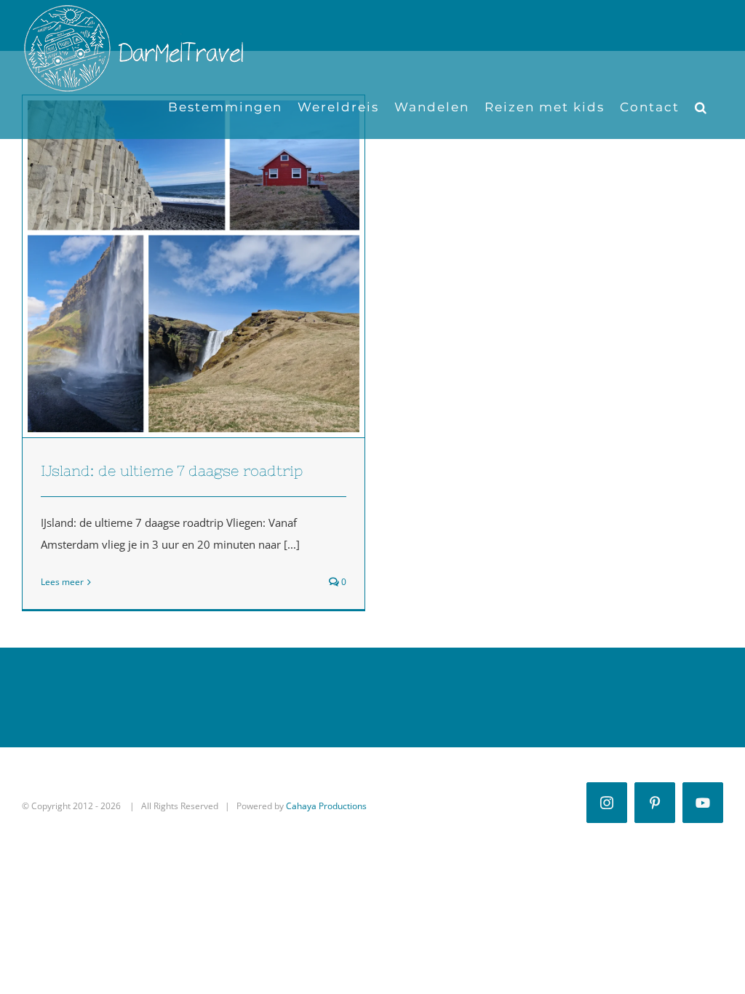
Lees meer (62, 582)
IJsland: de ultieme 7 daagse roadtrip (167, 266)
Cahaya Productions (326, 806)
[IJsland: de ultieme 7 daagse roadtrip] (193, 266)
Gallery (220, 266)
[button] (701, 107)
